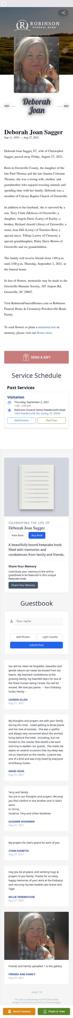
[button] (36, 936)
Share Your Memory (23, 585)
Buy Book (37, 535)
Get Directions (22, 420)
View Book (17, 535)
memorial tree (47, 327)
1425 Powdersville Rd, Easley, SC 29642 (37, 413)
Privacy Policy (26, 1002)
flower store (44, 332)
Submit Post (36, 645)
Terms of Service (46, 1002)
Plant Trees (51, 420)
